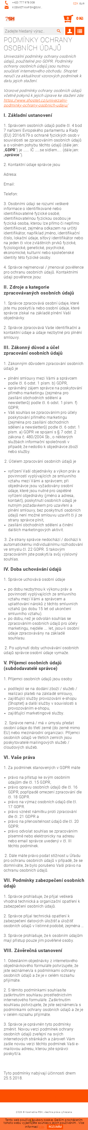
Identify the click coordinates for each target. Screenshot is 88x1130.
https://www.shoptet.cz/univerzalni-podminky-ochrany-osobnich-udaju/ (36, 103)
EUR (81, 3)
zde (41, 1127)
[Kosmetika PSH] (10, 18)
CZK (75, 3)
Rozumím (55, 1127)
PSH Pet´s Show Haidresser (44, 1096)
